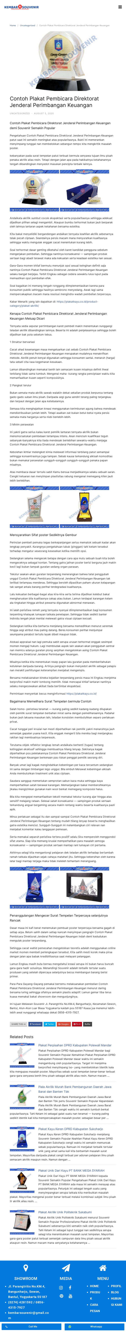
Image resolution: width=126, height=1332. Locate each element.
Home (13, 25)
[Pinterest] (61, 1296)
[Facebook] (70, 1288)
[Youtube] (70, 1296)
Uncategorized (27, 25)
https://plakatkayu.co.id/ (81, 693)
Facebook (36, 1024)
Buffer (87, 1024)
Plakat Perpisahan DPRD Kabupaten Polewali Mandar (75, 1045)
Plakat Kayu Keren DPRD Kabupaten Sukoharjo (70, 1129)
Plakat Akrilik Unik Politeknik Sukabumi (65, 1212)
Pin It (77, 1024)
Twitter (50, 1024)
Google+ (65, 1024)
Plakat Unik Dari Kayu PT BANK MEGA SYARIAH (71, 1170)
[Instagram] (61, 1288)
